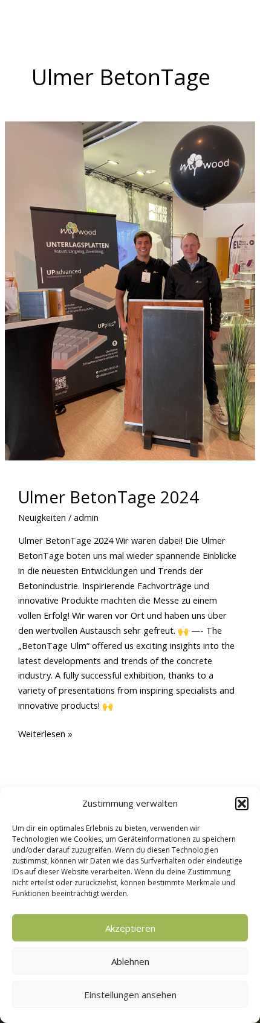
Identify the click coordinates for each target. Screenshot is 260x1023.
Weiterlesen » (45, 733)
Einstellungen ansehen (130, 995)
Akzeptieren (130, 928)
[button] (242, 804)
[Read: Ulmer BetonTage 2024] (130, 290)
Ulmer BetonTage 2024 (108, 497)
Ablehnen (130, 961)
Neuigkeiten (42, 517)
